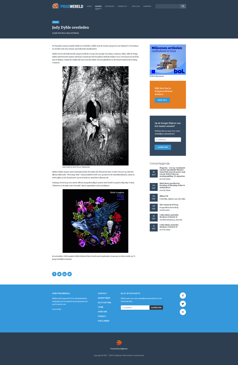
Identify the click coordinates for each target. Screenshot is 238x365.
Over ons (102, 312)
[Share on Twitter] (59, 274)
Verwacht (122, 6)
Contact (102, 293)
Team (100, 307)
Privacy (102, 316)
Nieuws (98, 6)
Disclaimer (103, 321)
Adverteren (104, 298)
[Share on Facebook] (54, 274)
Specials (136, 6)
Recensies (109, 6)
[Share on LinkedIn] (64, 274)
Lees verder (56, 309)
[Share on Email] (69, 274)
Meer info (162, 100)
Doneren (147, 6)
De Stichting (104, 303)
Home (89, 6)
